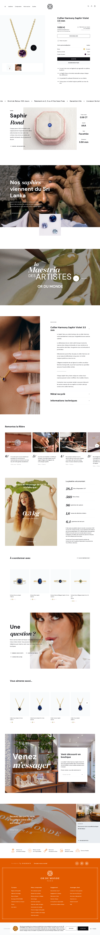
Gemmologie (34, 899)
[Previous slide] (97, 446)
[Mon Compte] (91, 6)
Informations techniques (63, 400)
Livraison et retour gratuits (76, 890)
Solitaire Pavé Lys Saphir (15, 595)
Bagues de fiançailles (16, 890)
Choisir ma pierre (63, 40)
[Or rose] (13, 599)
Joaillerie (10, 6)
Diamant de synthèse (36, 893)
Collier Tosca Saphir (75, 718)
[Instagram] (87, 863)
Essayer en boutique (73, 62)
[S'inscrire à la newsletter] (40, 830)
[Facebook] (77, 863)
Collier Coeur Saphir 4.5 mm (16, 718)
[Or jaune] (12, 599)
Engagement (54, 887)
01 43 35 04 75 (21, 863)
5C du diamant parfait (36, 890)
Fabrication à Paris (55, 896)
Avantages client (75, 887)
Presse (12, 904)
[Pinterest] (82, 863)
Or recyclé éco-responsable (57, 901)
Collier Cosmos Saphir (55, 718)
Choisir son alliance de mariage (38, 912)
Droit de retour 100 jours (75, 893)
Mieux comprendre (36, 887)
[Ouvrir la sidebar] (5, 6)
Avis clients (13, 907)
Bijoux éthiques (14, 896)
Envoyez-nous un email (40, 863)
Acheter (73, 59)
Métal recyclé (57, 394)
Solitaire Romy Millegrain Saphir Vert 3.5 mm (80, 596)
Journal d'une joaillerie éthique (57, 904)
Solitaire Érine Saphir (34, 595)
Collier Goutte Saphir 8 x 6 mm (37, 718)
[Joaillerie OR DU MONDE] (50, 876)
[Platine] (15, 599)
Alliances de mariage (16, 893)
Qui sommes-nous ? (55, 890)
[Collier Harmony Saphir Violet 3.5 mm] (10, 67)
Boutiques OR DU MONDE (17, 899)
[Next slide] (87, 703)
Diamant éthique (54, 899)
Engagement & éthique (56, 893)
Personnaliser (73, 36)
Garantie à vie (73, 899)
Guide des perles (35, 915)
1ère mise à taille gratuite (75, 896)
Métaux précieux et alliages (37, 896)
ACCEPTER (83, 928)
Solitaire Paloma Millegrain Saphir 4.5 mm (60, 595)
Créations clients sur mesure (17, 901)
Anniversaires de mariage (36, 907)
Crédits (94, 928)
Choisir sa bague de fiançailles (37, 909)
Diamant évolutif (74, 901)
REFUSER (71, 928)
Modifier (88, 45)
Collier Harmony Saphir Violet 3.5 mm (68, 329)
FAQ (71, 904)
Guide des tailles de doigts (37, 904)
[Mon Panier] (95, 6)
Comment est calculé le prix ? (63, 29)
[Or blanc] (10, 599)
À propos (14, 887)
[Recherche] (88, 6)
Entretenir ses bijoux (35, 901)
